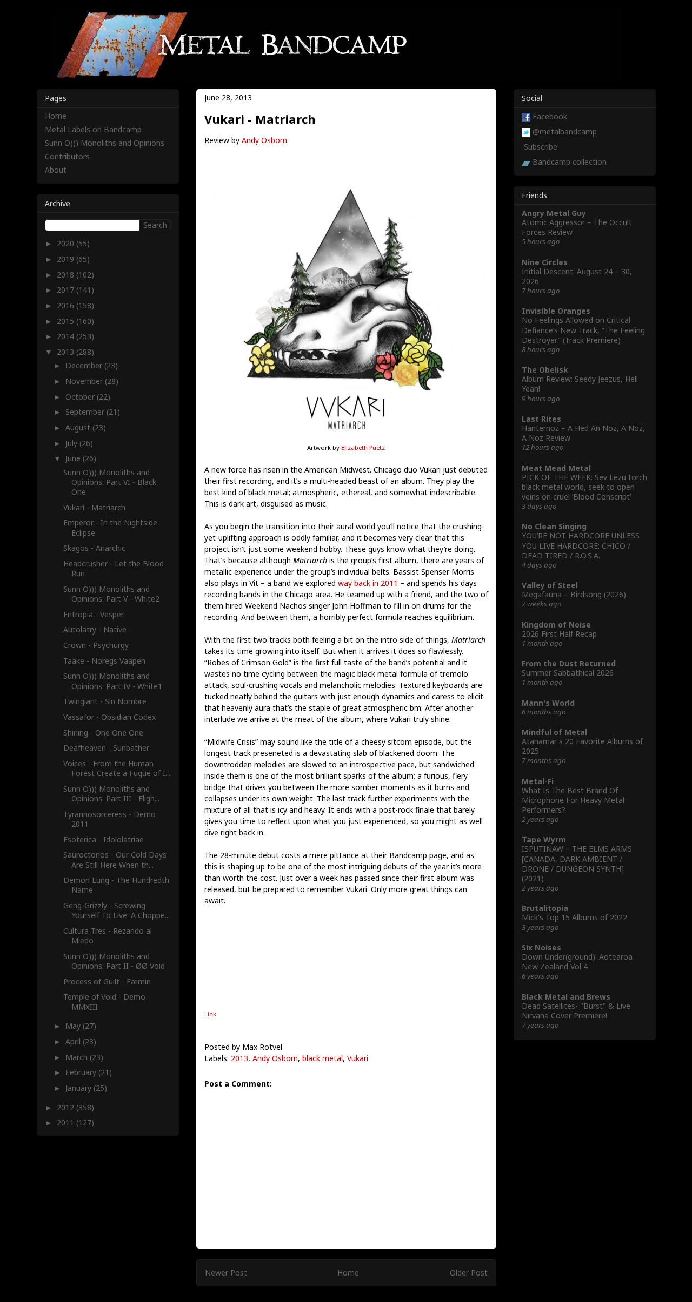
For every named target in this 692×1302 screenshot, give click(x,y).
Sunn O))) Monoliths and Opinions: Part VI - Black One (109, 482)
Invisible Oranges (556, 311)
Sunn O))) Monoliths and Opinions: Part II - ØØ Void (114, 961)
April (74, 1041)
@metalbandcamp (565, 131)
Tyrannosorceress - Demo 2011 (109, 819)
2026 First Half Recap (559, 634)
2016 (66, 305)
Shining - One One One (103, 732)
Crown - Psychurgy (96, 645)
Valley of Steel (550, 585)
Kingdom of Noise (556, 624)
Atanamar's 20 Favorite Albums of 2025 (582, 746)
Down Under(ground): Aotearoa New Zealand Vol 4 (577, 962)
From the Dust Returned (569, 663)
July (72, 443)
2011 (66, 1122)
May (74, 1026)
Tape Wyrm (544, 839)
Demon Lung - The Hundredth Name (116, 885)
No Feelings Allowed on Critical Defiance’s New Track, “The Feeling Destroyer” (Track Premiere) (583, 330)
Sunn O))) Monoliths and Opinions (104, 143)
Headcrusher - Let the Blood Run (113, 568)
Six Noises (541, 947)
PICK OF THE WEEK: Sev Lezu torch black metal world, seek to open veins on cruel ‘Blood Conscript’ (584, 487)
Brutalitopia (545, 908)
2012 (66, 1107)
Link (210, 1014)
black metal (322, 1058)
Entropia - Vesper (93, 614)
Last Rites (541, 419)
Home (348, 1272)
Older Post (469, 1272)
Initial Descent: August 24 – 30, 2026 (577, 276)
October (81, 397)
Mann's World (548, 703)
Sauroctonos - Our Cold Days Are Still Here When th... (115, 859)
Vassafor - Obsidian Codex (109, 717)
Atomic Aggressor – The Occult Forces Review (577, 227)
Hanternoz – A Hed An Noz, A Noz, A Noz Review (583, 433)
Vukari (357, 1058)
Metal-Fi (538, 781)
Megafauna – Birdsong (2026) (574, 594)
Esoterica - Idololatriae (103, 839)
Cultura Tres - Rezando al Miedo (107, 936)
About (55, 170)
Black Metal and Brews (566, 996)
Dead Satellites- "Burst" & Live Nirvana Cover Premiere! (576, 1011)
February (81, 1072)
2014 (66, 336)
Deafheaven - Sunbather (106, 748)
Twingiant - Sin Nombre (105, 701)
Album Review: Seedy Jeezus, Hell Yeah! (580, 384)
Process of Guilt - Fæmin (107, 981)
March (77, 1057)
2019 (66, 259)
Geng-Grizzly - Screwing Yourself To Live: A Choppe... (116, 910)
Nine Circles (545, 262)
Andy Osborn (264, 140)
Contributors (67, 156)
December (84, 365)
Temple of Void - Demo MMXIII (104, 1001)
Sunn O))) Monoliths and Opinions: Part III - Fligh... (111, 794)
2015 (66, 321)
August (78, 427)
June (74, 458)
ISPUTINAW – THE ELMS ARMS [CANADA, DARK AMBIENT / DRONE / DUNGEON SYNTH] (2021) (577, 863)
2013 (239, 1058)
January (79, 1088)
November (85, 381)
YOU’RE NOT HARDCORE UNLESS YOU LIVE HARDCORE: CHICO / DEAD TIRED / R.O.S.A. (581, 545)
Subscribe (540, 146)
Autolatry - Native (95, 629)
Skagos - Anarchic (94, 548)
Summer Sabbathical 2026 (568, 672)
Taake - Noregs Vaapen (104, 661)
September (86, 412)
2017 (66, 290)
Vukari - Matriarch (94, 507)
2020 (66, 243)
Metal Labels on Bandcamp (93, 129)
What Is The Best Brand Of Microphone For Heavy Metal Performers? (573, 800)
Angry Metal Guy (554, 213)
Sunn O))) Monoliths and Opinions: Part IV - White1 (112, 681)
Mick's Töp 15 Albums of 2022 (574, 917)
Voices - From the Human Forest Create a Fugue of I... (116, 768)
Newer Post (226, 1272)
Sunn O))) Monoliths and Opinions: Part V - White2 (111, 594)
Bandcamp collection (570, 162)
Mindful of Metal (554, 732)
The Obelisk (545, 370)
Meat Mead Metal (556, 468)
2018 (66, 274)
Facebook (550, 116)
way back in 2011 (368, 583)
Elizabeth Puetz (363, 447)
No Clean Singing (554, 526)
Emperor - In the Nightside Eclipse (110, 527)
